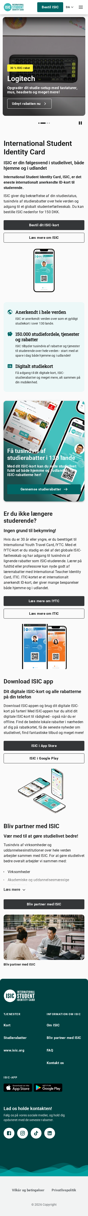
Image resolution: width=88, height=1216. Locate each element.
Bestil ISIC (50, 7)
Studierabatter (15, 1038)
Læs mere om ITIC (44, 614)
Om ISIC (53, 1025)
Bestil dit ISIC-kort (44, 225)
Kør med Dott (22, 104)
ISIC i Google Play (44, 758)
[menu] (80, 7)
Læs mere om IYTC (44, 601)
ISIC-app (11, 1077)
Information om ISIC (64, 1014)
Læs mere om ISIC (44, 238)
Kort (7, 1025)
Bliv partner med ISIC (44, 904)
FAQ (50, 1050)
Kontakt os (55, 1063)
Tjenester (12, 1014)
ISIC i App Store (44, 746)
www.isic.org (14, 1050)
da (68, 7)
